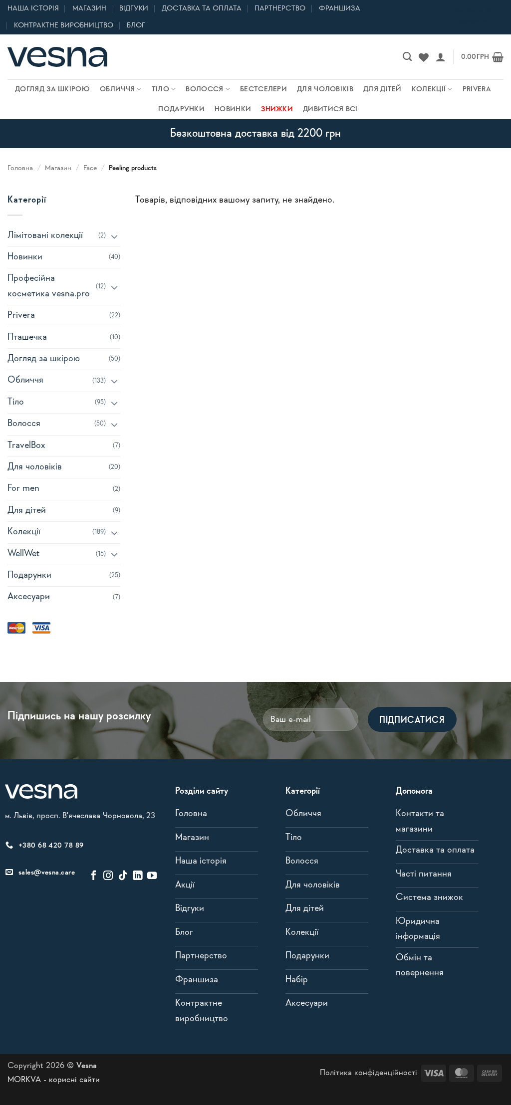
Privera (477, 89)
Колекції (429, 89)
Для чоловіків (325, 89)
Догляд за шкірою (52, 89)
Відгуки (133, 8)
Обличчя (117, 89)
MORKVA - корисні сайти (53, 1080)
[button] (441, 57)
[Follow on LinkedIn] (137, 876)
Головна (20, 168)
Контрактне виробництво (63, 25)
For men (23, 488)
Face (90, 168)
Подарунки (181, 109)
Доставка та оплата (202, 8)
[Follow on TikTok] (123, 876)
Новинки (233, 109)
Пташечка (27, 337)
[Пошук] (407, 56)
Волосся (204, 89)
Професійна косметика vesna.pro (48, 286)
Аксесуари (28, 597)
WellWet (23, 554)
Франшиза (339, 8)
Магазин (89, 8)
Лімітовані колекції (45, 235)
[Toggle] (114, 236)
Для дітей (382, 89)
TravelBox (26, 445)
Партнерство (280, 8)
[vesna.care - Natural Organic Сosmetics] (57, 57)
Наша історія (33, 8)
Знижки (277, 109)
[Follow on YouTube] (152, 876)
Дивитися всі (330, 109)
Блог (136, 25)
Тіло (160, 89)
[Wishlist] (424, 57)
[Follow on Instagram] (108, 876)
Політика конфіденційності (368, 1073)
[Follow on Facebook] (93, 876)
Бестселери (263, 89)
